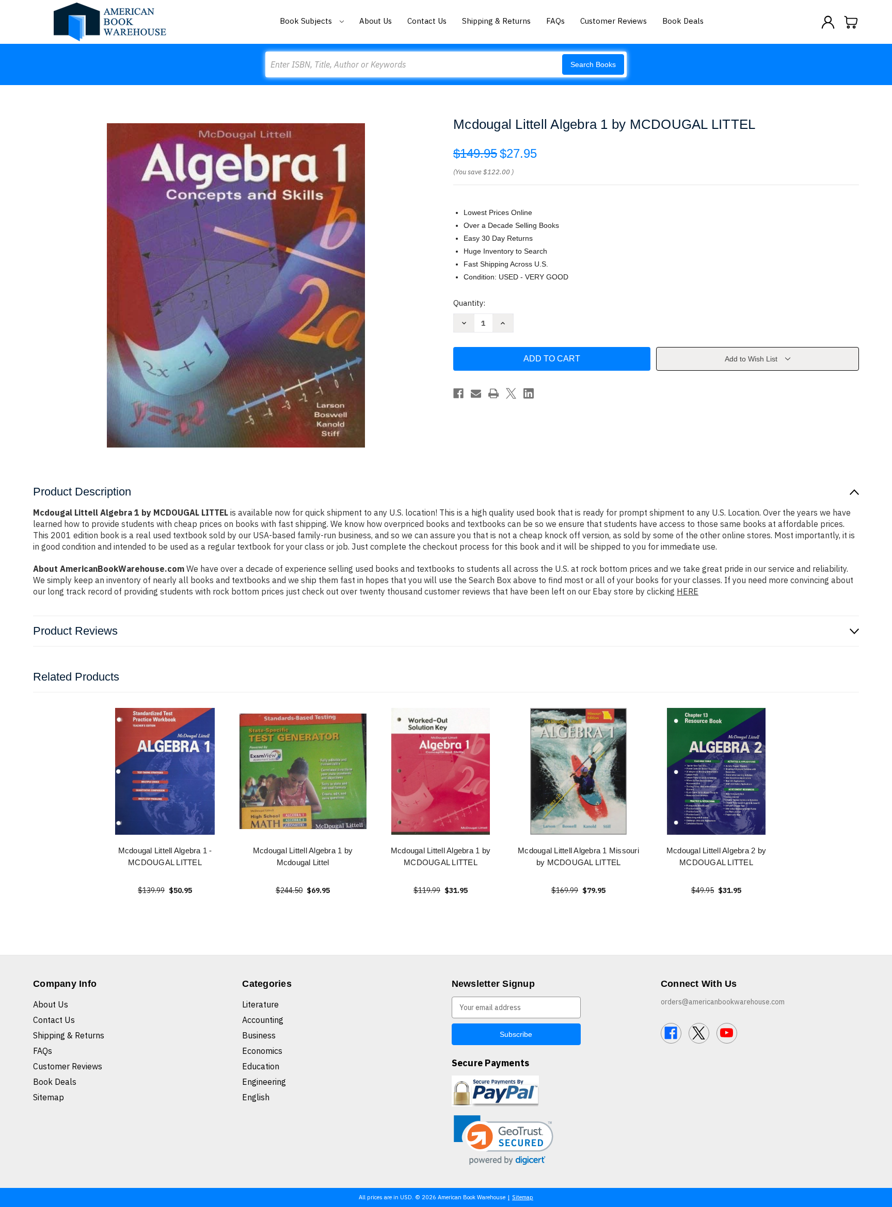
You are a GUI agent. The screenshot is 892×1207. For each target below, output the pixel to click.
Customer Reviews (613, 21)
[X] (511, 393)
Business (259, 1035)
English (255, 1097)
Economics (262, 1051)
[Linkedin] (528, 393)
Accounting (262, 1020)
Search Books (593, 64)
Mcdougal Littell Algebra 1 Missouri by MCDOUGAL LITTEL (578, 856)
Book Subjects (307, 21)
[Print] (493, 393)
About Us (375, 21)
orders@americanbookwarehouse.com (723, 1001)
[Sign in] (828, 22)
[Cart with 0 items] (851, 22)
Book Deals (683, 21)
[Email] (476, 393)
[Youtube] (727, 1033)
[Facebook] (458, 393)
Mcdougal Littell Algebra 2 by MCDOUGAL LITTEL (716, 856)
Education (260, 1066)
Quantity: (469, 303)
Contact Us (427, 21)
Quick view (165, 771)
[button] (503, 1140)
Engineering (264, 1082)
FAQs (555, 21)
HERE (687, 591)
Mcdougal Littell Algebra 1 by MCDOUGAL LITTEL (440, 856)
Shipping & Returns (496, 21)
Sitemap (48, 1097)
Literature (260, 1004)
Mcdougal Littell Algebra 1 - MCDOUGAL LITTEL (165, 856)
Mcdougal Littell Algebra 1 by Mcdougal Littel (303, 856)
